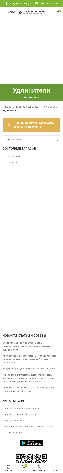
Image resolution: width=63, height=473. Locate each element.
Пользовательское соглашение (20, 413)
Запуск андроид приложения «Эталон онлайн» (29, 368)
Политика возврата (13, 419)
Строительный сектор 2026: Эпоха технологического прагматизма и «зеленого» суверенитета (28, 346)
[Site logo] (31, 11)
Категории (30, 97)
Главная (7, 106)
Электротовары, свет (27, 106)
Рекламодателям (12, 431)
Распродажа (13, 155)
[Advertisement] (31, 50)
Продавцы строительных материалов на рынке (29, 425)
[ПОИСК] (56, 139)
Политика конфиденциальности (21, 407)
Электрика (49, 106)
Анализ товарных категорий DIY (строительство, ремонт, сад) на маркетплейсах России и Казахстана (30, 359)
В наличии (12, 161)
